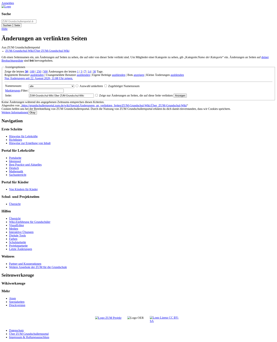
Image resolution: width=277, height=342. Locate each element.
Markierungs (12, 90)
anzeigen (139, 75)
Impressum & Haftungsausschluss (29, 337)
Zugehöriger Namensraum (123, 86)
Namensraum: (13, 85)
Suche (6, 14)
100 (32, 71)
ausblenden (37, 75)
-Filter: (16, 90)
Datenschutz (16, 330)
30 (94, 71)
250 (39, 71)
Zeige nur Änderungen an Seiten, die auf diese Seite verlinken (136, 95)
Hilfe (5, 29)
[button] (15, 112)
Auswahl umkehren (91, 86)
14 (89, 71)
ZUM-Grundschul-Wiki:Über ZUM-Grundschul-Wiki (37, 50)
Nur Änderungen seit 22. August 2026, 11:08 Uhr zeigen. (39, 78)
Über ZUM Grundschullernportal (29, 333)
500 (45, 71)
